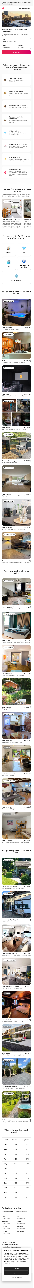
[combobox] (16, 41)
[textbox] (9, 47)
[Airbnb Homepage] (3, 8)
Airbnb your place (24, 9)
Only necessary (16, 1273)
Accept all (16, 1268)
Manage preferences (16, 1277)
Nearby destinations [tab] (7, 1211)
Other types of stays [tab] (21, 1211)
